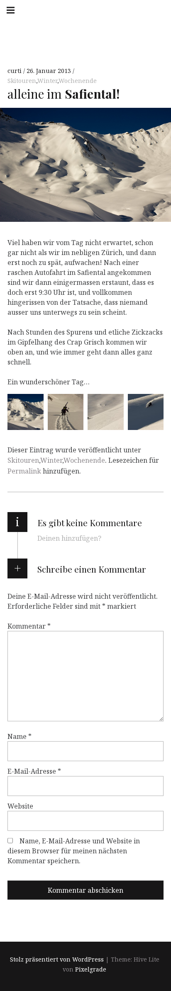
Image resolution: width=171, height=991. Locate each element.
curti (15, 71)
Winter (47, 81)
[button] (25, 412)
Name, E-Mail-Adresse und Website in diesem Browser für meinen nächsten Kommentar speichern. (73, 850)
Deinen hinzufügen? (69, 538)
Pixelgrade (90, 969)
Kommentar (29, 626)
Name (19, 736)
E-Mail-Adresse (34, 771)
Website (20, 806)
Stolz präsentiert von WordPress (57, 959)
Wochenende (78, 81)
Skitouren (21, 81)
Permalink (24, 471)
